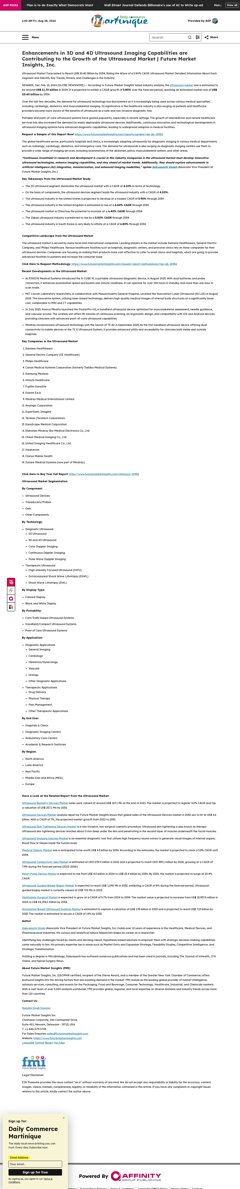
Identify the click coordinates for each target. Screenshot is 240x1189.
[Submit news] (11, 582)
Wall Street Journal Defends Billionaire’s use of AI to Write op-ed (153, 5)
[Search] (190, 37)
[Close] (63, 1117)
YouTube (59, 1042)
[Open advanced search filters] (197, 37)
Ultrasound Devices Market (39, 814)
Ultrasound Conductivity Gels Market (45, 862)
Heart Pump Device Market (39, 873)
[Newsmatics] (11, 607)
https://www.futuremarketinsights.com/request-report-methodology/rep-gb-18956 (124, 264)
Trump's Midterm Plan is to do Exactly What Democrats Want (46, 5)
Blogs (48, 1042)
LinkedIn (27, 1042)
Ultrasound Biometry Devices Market (45, 803)
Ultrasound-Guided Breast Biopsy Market (48, 885)
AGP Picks (10, 5)
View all (232, 5)
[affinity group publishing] (11, 599)
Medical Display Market (37, 850)
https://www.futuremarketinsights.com (57, 1038)
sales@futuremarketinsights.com (67, 1033)
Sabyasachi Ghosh (164, 167)
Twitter (39, 1042)
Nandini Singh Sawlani (36, 1008)
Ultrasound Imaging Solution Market (45, 838)
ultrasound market (181, 85)
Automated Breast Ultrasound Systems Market (51, 909)
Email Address (19, 1157)
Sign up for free (35, 1172)
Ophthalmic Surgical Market (40, 897)
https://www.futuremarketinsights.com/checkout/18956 (104, 474)
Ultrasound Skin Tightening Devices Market (49, 826)
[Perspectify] (11, 590)
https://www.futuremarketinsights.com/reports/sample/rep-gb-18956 (119, 134)
